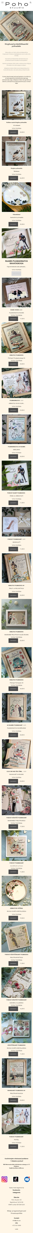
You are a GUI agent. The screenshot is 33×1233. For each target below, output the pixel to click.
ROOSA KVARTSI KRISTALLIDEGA (16, 911)
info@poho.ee (16, 1220)
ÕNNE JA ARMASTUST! (16, 496)
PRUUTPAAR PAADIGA (16, 1093)
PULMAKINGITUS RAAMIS (16, 313)
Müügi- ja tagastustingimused (16, 1211)
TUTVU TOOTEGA (16, 128)
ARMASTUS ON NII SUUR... (16, 403)
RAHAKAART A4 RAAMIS (16, 774)
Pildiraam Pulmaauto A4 (16, 683)
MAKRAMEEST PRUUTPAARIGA (16, 820)
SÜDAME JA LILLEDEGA (16, 1003)
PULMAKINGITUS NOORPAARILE (16, 728)
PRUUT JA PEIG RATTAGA (16, 588)
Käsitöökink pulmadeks (16, 217)
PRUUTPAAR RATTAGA (16, 957)
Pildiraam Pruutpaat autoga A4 (16, 358)
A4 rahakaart (16, 125)
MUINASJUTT (16, 542)
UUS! (21, 310)
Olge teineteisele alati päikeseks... (16, 266)
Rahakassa (16, 171)
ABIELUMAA (16, 449)
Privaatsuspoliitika (16, 1213)
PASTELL (16, 1139)
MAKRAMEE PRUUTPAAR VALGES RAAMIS (16, 634)
